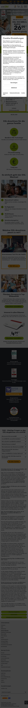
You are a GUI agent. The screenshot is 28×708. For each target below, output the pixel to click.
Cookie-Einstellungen (13, 38)
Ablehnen (14, 88)
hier (21, 78)
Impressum (5, 92)
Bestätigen (14, 82)
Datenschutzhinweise (15, 92)
